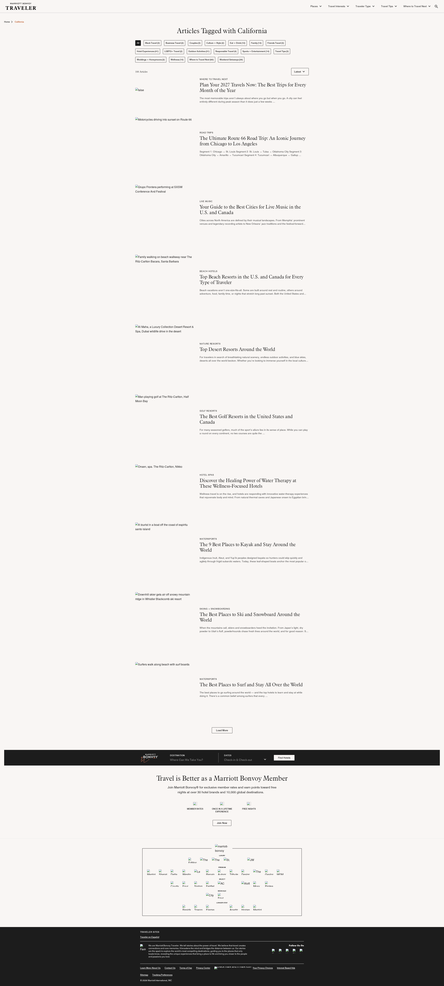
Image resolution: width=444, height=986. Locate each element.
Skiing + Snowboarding (215, 608)
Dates (228, 755)
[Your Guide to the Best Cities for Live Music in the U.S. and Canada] (164, 214)
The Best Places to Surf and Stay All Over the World (251, 684)
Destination (177, 755)
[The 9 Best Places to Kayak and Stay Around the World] (164, 551)
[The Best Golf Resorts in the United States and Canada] (164, 423)
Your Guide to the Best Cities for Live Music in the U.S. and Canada (250, 209)
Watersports (208, 539)
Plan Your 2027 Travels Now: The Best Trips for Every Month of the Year (253, 87)
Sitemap (144, 975)
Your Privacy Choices (263, 968)
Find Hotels (284, 757)
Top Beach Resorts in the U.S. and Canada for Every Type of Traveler (252, 279)
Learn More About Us (150, 968)
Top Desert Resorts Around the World (237, 349)
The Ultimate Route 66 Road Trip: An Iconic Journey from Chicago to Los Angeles (253, 141)
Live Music (206, 201)
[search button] (436, 6)
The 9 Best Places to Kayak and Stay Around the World (248, 547)
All (138, 43)
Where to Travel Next (214, 79)
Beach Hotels (209, 271)
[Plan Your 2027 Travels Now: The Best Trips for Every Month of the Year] (139, 92)
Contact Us (170, 968)
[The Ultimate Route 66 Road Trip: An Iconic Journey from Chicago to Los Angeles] (163, 145)
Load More (222, 730)
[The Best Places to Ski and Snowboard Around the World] (164, 621)
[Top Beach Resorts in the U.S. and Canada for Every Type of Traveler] (164, 284)
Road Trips (207, 132)
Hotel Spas (207, 475)
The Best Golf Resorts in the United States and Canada (246, 419)
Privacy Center (203, 968)
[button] (316, 6)
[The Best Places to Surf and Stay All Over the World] (162, 689)
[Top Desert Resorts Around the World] (164, 353)
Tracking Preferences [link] (162, 975)
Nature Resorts (210, 343)
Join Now (222, 823)
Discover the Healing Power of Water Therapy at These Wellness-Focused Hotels (248, 483)
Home (7, 21)
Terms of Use (186, 968)
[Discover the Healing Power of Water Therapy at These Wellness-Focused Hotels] (158, 487)
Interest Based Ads (286, 968)
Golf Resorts (208, 411)
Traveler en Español (149, 937)
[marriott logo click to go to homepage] (21, 6)
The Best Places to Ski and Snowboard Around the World (250, 617)
